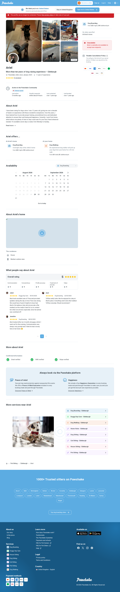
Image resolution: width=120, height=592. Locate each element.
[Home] (7, 463)
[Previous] (38, 336)
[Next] (46, 336)
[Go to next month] (68, 173)
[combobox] (67, 166)
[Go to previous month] (16, 173)
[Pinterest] (92, 548)
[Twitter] (83, 548)
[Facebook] (78, 548)
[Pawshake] (7, 3)
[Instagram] (87, 548)
